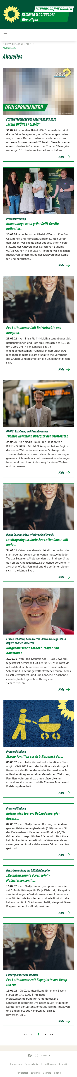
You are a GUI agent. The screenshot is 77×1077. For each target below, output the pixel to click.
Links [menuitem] (44, 1055)
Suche (57, 1072)
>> (51, 1034)
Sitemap (47, 1072)
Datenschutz (31, 1064)
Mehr (61, 156)
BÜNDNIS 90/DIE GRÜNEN (54, 9)
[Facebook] (30, 1055)
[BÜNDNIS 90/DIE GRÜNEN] (11, 14)
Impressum (16, 1064)
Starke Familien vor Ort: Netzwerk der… (34, 756)
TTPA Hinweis (48, 1064)
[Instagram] (36, 1055)
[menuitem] (16, 1064)
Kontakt (63, 1064)
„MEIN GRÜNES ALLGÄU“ (23, 124)
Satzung (35, 1072)
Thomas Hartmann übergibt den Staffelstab (37, 436)
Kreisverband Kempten (17, 44)
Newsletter (22, 1072)
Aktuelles (9, 47)
